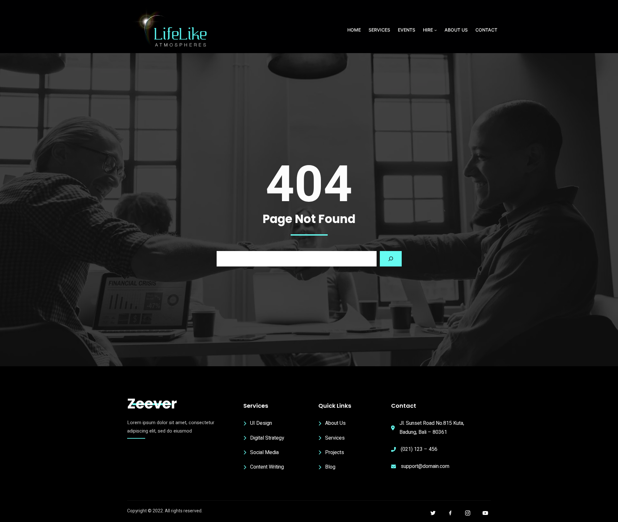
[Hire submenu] (435, 30)
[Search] (391, 258)
